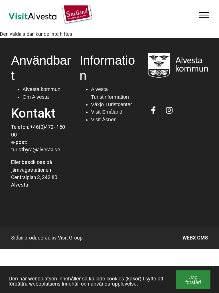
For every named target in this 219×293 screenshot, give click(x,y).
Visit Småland (106, 112)
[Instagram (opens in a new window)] (169, 110)
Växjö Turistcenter (111, 104)
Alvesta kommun (41, 89)
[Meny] (204, 15)
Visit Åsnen (104, 119)
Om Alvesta (36, 97)
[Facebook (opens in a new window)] (153, 110)
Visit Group (70, 238)
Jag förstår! (193, 280)
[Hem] (48, 15)
